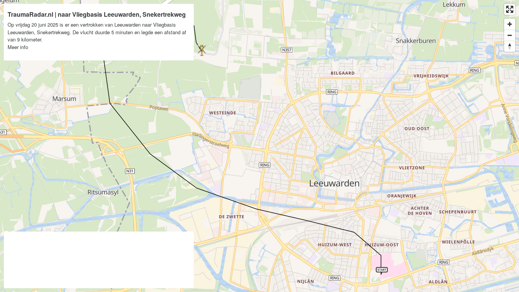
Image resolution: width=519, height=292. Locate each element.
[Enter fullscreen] (509, 9)
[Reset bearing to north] (509, 46)
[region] (259, 146)
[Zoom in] (509, 24)
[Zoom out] (509, 35)
